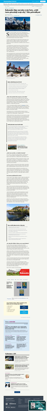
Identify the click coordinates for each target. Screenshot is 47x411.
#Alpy (15, 279)
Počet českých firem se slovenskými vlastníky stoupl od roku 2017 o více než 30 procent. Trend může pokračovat (14, 375)
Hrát (19, 287)
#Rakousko (12, 279)
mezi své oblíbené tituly (23, 298)
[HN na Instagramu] (12, 403)
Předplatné (43, 1)
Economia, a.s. (10, 399)
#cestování (8, 279)
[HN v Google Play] (8, 407)
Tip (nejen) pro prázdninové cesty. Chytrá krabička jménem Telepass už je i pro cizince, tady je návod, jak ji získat (10, 338)
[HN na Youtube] (15, 403)
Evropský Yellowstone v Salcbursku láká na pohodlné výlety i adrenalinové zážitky (23, 147)
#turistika (21, 279)
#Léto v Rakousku (25, 279)
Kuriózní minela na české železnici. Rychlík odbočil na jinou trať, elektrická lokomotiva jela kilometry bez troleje (22, 357)
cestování (12, 321)
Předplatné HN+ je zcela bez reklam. (26, 317)
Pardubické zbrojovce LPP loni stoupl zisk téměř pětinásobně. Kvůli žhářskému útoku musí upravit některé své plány (22, 366)
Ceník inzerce (19, 403)
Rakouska (23, 105)
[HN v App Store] (13, 407)
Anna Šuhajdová (7, 373)
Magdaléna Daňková (9, 14)
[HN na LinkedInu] (13, 403)
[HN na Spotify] (14, 403)
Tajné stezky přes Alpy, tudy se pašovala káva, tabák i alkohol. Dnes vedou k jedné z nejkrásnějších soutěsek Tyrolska (22, 346)
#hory (18, 279)
